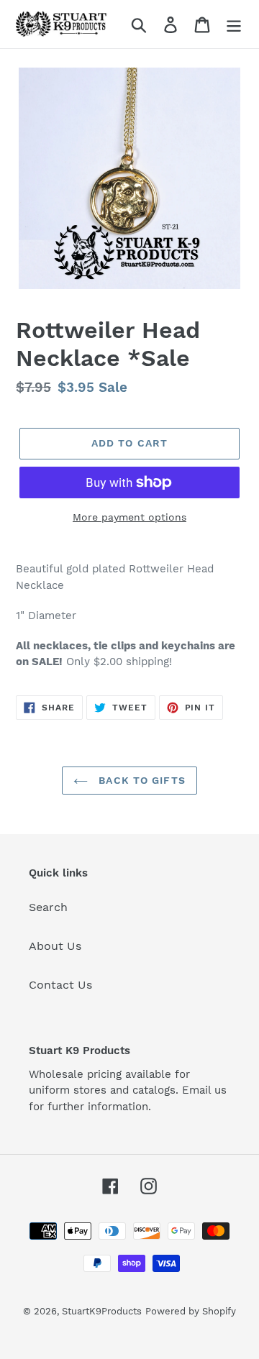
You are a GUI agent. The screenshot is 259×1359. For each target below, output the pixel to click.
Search (48, 907)
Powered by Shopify (190, 1311)
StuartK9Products (102, 1311)
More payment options (129, 517)
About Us (55, 946)
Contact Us (60, 985)
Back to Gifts (140, 780)
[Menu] (234, 24)
